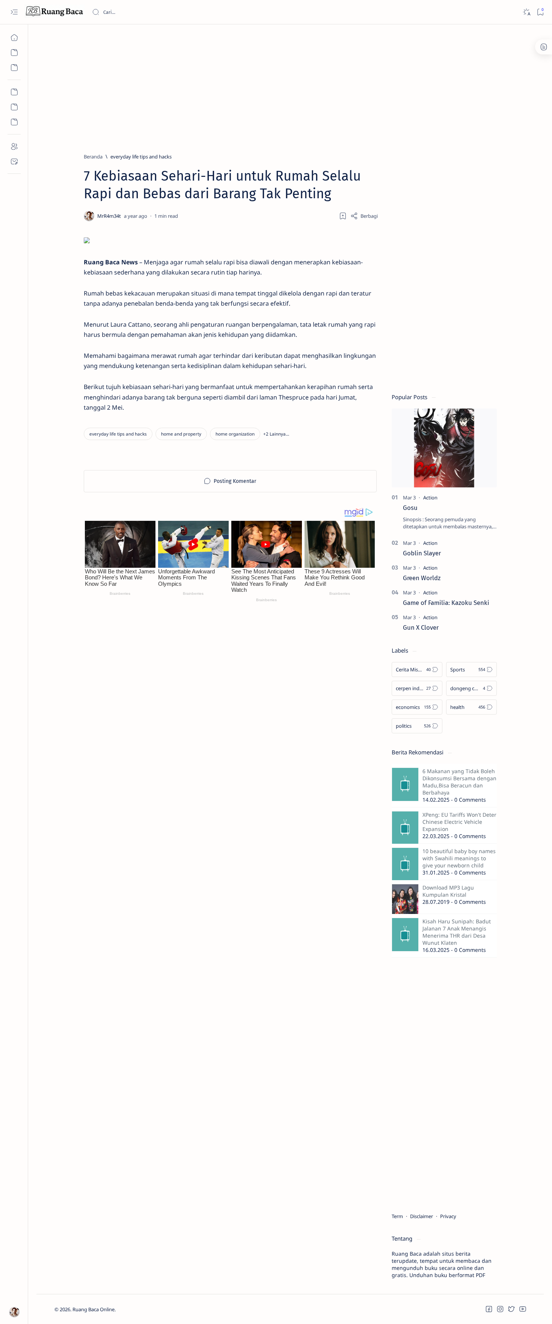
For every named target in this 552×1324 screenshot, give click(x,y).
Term (397, 1216)
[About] (14, 146)
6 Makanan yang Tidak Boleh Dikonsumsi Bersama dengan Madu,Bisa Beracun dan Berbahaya (459, 782)
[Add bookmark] (343, 216)
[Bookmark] (540, 12)
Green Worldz (421, 578)
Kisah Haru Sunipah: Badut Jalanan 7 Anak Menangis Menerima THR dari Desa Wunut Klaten (456, 932)
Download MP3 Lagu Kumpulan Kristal (448, 891)
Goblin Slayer (422, 553)
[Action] (430, 497)
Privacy (448, 1216)
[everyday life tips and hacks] (118, 434)
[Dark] (526, 12)
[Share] (364, 216)
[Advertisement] (279, 85)
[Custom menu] (14, 92)
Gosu (410, 507)
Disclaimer (421, 1216)
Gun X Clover (421, 627)
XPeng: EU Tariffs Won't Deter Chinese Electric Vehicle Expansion (459, 821)
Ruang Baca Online (93, 1309)
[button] (276, 434)
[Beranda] (14, 37)
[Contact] (14, 161)
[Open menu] (14, 12)
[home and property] (181, 434)
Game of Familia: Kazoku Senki (446, 602)
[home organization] (235, 434)
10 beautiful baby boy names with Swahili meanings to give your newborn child (459, 858)
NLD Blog (151, 1309)
